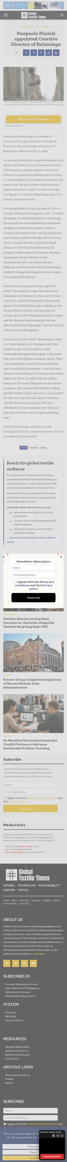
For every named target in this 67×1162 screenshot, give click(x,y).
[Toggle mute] (53, 1135)
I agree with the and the (34, 585)
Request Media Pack (52, 1156)
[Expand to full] (58, 1135)
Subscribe (33, 597)
